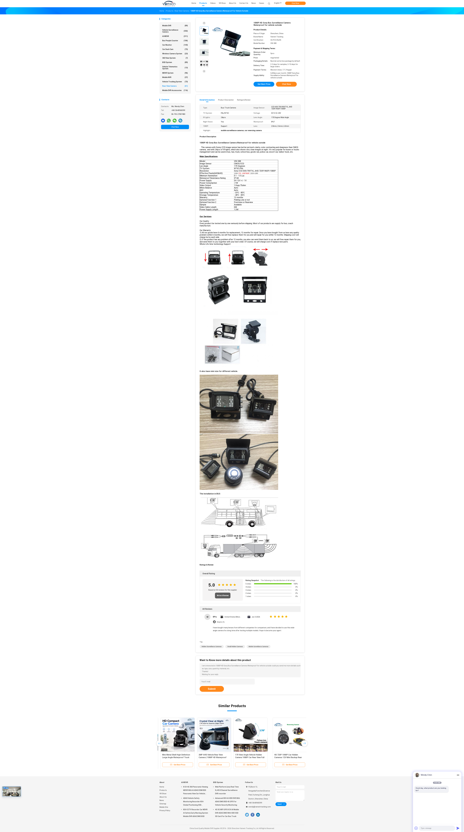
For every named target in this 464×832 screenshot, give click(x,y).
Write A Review (223, 595)
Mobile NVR (175, 77)
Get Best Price (264, 84)
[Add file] (416, 828)
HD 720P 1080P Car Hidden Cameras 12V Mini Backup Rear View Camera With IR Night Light (175, 757)
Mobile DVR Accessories (175, 90)
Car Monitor (175, 45)
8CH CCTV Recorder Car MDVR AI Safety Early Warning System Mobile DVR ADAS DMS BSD (195, 813)
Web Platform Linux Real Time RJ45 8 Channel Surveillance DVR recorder (227, 790)
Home (162, 787)
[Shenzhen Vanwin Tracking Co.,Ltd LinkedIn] (258, 815)
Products (163, 790)
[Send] (458, 828)
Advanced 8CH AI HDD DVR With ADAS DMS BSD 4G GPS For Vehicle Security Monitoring (227, 801)
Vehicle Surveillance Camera (175, 31)
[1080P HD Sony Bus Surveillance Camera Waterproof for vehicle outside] (230, 42)
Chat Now (295, 3)
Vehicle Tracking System (175, 82)
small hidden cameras (235, 646)
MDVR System (175, 73)
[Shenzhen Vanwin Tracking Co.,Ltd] (169, 4)
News (162, 800)
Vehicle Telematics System (175, 68)
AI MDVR (175, 36)
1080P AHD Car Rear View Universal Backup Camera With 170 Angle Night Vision (213, 757)
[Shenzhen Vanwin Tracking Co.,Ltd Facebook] (252, 815)
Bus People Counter (175, 41)
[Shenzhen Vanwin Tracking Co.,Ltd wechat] (175, 120)
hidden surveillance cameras (212, 646)
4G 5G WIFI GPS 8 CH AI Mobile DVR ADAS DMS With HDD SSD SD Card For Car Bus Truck (227, 813)
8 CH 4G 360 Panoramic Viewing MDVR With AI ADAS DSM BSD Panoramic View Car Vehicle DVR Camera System (195, 790)
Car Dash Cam (175, 49)
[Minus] (458, 775)
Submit (212, 688)
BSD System (175, 62)
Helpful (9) (221, 622)
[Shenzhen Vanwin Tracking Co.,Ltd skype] (180, 120)
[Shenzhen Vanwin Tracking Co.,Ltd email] (163, 120)
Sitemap (163, 804)
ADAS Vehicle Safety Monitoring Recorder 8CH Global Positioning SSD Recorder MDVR (193, 802)
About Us (163, 797)
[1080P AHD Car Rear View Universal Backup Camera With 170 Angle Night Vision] (213, 735)
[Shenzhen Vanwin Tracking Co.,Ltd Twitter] (247, 815)
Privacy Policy (165, 810)
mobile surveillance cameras (258, 646)
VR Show (163, 794)
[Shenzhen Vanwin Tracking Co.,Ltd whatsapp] (169, 120)
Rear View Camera (175, 86)
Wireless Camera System (175, 54)
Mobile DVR (175, 26)
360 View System (175, 58)
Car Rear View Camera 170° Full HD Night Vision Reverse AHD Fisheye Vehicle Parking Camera (249, 757)
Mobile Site (164, 807)
